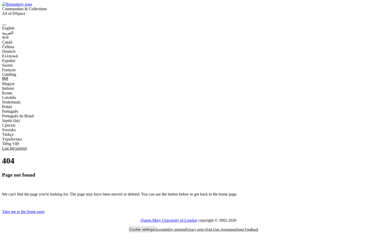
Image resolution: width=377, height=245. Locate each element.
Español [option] (8, 60)
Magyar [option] (8, 83)
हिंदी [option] (5, 79)
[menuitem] (13, 13)
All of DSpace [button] (13, 13)
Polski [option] (7, 107)
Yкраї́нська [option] (12, 139)
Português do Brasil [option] (18, 116)
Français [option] (9, 70)
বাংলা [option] (5, 37)
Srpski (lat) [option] (11, 120)
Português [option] (10, 111)
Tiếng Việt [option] (10, 143)
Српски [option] (8, 125)
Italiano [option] (8, 88)
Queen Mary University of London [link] (169, 220)
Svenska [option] (9, 130)
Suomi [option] (7, 65)
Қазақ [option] (7, 93)
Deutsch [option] (8, 51)
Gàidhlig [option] (9, 74)
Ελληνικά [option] (10, 56)
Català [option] (7, 42)
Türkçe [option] (8, 134)
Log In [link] (14, 148)
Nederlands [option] (11, 102)
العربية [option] (7, 33)
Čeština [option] (8, 47)
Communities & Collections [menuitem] (24, 9)
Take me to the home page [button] (23, 211)
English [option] (8, 28)
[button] (17, 4)
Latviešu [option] (9, 97)
